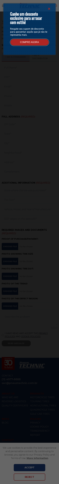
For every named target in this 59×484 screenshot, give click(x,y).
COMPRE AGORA (29, 42)
